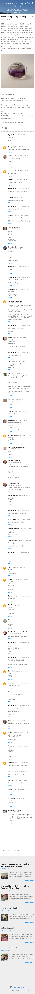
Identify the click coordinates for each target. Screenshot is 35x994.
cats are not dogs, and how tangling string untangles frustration (15, 865)
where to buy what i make (11, 908)
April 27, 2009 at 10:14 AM (15, 229)
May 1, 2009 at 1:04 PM (21, 780)
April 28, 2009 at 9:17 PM (23, 657)
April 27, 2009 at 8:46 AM (23, 188)
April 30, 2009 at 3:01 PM (21, 762)
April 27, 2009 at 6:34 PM (23, 510)
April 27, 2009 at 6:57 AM (21, 156)
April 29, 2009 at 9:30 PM (23, 705)
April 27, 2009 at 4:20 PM (25, 495)
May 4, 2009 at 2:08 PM (23, 798)
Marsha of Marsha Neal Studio (17, 632)
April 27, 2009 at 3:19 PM (20, 411)
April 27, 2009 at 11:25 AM (19, 337)
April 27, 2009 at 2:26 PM (18, 373)
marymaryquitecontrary (15, 301)
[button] (33, 17)
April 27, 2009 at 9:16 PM (19, 567)
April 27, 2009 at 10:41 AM (23, 266)
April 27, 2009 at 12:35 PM (18, 361)
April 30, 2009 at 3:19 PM (20, 771)
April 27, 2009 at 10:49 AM (21, 289)
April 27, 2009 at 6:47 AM (17, 147)
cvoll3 (10, 567)
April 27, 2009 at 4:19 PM (15, 485)
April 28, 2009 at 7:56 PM (23, 642)
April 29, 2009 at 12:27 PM (23, 683)
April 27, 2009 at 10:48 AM (23, 277)
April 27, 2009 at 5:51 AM (21, 135)
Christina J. (11, 620)
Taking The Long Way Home (17, 4)
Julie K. (10, 671)
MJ (9, 147)
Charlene (11, 605)
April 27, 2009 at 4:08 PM (15, 448)
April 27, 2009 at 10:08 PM (21, 579)
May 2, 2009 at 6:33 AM (22, 789)
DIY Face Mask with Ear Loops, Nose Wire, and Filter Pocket (15, 887)
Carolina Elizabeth (14, 460)
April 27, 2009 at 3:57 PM (24, 435)
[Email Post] (6, 128)
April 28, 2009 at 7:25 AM (24, 596)
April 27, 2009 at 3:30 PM (20, 420)
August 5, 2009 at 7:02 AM (15, 811)
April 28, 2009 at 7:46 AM (21, 605)
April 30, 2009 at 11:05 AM (23, 746)
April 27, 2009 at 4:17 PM (15, 462)
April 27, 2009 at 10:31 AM (15, 248)
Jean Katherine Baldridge (16, 447)
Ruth (9, 399)
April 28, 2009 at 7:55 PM (15, 633)
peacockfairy (12, 683)
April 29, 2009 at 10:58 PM (18, 720)
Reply (10, 143)
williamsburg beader (14, 810)
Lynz (9, 373)
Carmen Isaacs (13, 435)
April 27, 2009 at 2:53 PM (18, 399)
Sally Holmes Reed (14, 227)
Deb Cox (11, 420)
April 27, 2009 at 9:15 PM (23, 552)
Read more (29, 880)
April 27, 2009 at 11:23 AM (23, 325)
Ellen (9, 720)
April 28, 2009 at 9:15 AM (22, 620)
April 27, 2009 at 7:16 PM (25, 528)
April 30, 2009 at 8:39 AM (21, 732)
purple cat (11, 732)
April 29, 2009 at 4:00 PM (23, 692)
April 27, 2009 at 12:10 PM (23, 352)
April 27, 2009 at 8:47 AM (20, 197)
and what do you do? (9, 948)
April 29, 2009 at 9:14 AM (20, 671)
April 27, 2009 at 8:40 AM (21, 179)
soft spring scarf (7, 928)
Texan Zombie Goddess (15, 247)
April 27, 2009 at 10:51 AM (15, 302)
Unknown (11, 171)
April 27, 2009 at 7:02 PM (23, 519)
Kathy (10, 337)
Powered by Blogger (18, 987)
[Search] (33, 3)
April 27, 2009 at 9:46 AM (21, 215)
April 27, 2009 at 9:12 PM (25, 540)
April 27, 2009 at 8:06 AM (21, 171)
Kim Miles (11, 156)
